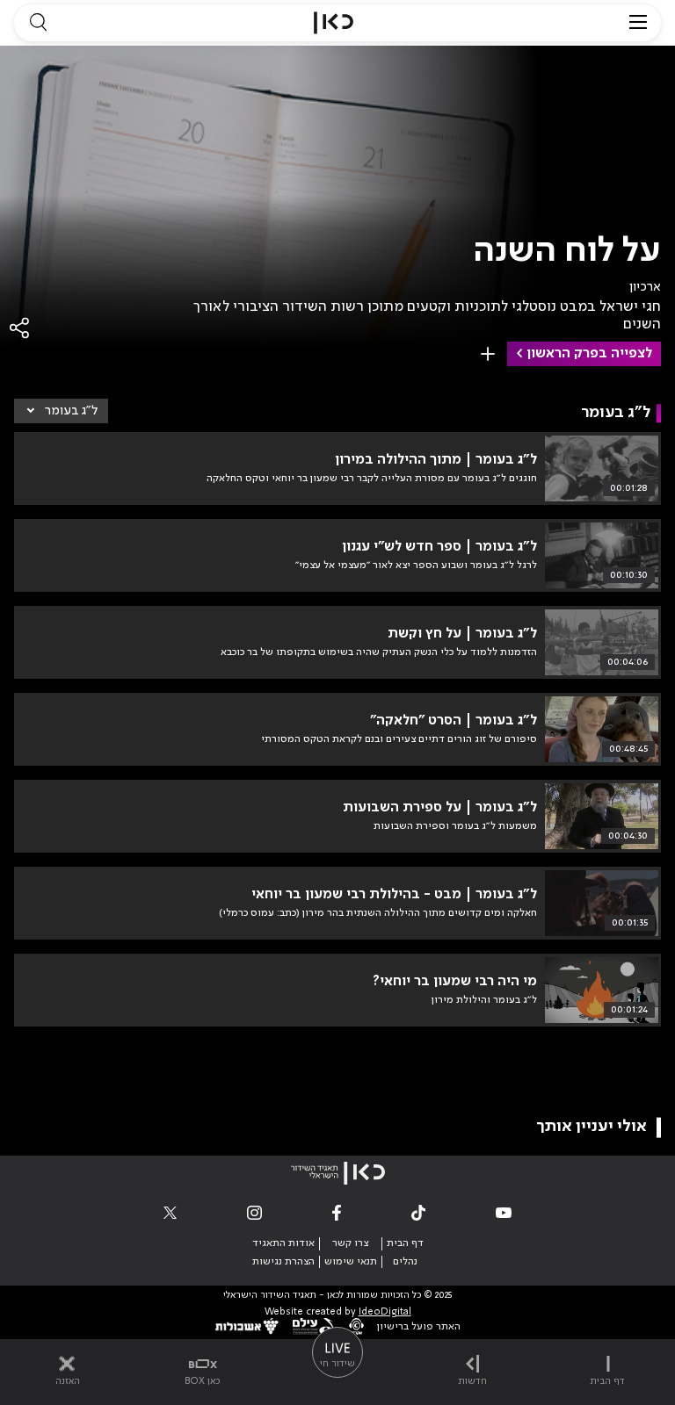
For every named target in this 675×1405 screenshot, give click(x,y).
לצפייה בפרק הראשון (589, 354)
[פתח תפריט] (638, 22)
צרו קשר (350, 1243)
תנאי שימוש (350, 1262)
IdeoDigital (385, 1312)
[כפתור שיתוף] (20, 328)
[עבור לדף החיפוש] (37, 22)
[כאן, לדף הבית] (333, 23)
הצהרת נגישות (283, 1262)
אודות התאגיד (283, 1243)
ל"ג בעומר (71, 411)
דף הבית (405, 1243)
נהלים (405, 1262)
